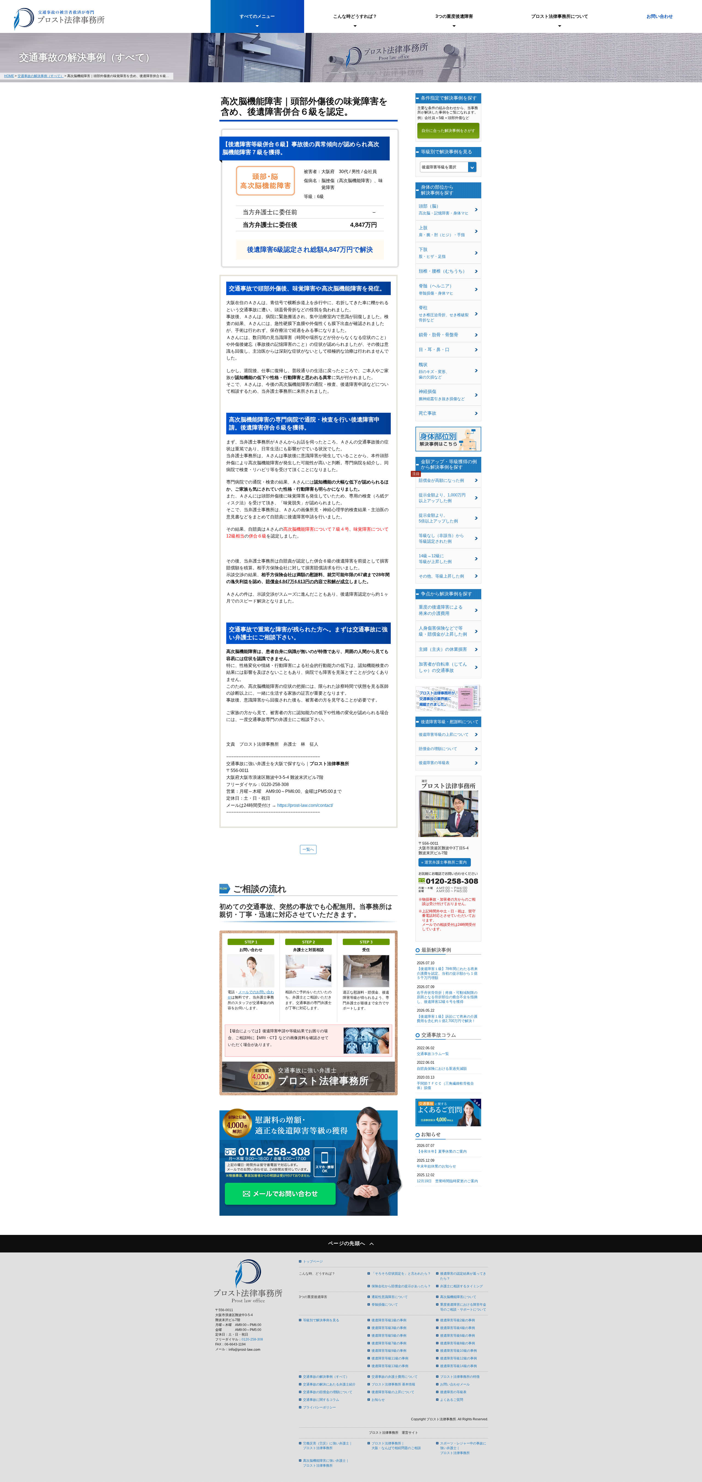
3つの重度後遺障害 (454, 16)
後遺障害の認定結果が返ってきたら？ (463, 1276)
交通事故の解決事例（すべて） (41, 76)
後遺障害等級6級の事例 (457, 1335)
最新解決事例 (436, 950)
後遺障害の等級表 (434, 762)
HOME (9, 76)
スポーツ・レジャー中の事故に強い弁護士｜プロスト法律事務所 (463, 1448)
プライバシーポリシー (319, 1407)
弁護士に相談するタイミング (461, 1286)
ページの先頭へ (347, 1243)
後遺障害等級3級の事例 (389, 1328)
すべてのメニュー (257, 16)
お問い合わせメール (455, 1384)
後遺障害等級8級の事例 (457, 1343)
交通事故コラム (438, 1035)
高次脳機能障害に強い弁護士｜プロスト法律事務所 (326, 1463)
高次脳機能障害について (458, 1297)
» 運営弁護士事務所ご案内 (444, 862)
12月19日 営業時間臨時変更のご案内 (447, 1181)
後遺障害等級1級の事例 (389, 1320)
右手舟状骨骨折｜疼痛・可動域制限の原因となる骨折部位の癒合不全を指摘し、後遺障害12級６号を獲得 (447, 997)
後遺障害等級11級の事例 (390, 1358)
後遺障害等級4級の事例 (457, 1328)
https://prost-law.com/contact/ (305, 805)
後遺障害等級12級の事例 (458, 1358)
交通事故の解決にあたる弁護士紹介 (329, 1384)
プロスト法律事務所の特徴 (460, 1377)
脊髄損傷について (385, 1304)
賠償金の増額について (438, 748)
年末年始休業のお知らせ (436, 1166)
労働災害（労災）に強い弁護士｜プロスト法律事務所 (327, 1445)
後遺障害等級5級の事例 (389, 1335)
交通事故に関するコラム (321, 1400)
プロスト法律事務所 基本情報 (393, 1384)
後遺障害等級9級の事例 (389, 1351)
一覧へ (308, 849)
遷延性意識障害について (390, 1297)
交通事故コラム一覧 (433, 1054)
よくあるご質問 (451, 1400)
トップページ (313, 1261)
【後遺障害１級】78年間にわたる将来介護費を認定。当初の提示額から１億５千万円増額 (447, 973)
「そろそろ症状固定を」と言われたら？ (401, 1273)
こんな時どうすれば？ (355, 16)
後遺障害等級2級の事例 (457, 1320)
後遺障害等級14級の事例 (458, 1366)
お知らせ (378, 1400)
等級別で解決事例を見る (321, 1320)
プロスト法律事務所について (559, 16)
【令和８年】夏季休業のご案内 (442, 1151)
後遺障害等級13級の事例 (390, 1366)
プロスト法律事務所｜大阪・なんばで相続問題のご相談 (396, 1445)
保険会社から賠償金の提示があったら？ (401, 1286)
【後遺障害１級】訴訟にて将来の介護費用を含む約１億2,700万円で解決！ (447, 1018)
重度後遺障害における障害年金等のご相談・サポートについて (463, 1307)
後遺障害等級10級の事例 (458, 1351)
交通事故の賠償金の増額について (327, 1392)
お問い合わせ (660, 16)
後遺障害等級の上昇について (444, 734)
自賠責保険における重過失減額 (442, 1069)
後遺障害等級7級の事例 (389, 1343)
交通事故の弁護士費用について (395, 1377)
